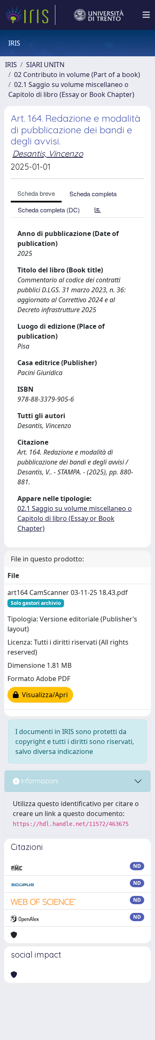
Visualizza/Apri (43, 694)
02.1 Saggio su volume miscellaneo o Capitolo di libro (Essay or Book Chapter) (74, 518)
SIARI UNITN (45, 64)
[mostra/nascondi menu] (146, 15)
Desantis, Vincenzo (47, 153)
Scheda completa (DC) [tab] (49, 209)
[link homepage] (30, 15)
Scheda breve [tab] (36, 193)
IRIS (11, 64)
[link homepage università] (98, 15)
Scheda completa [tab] (93, 193)
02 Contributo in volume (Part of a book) (77, 74)
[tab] (98, 210)
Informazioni (38, 781)
